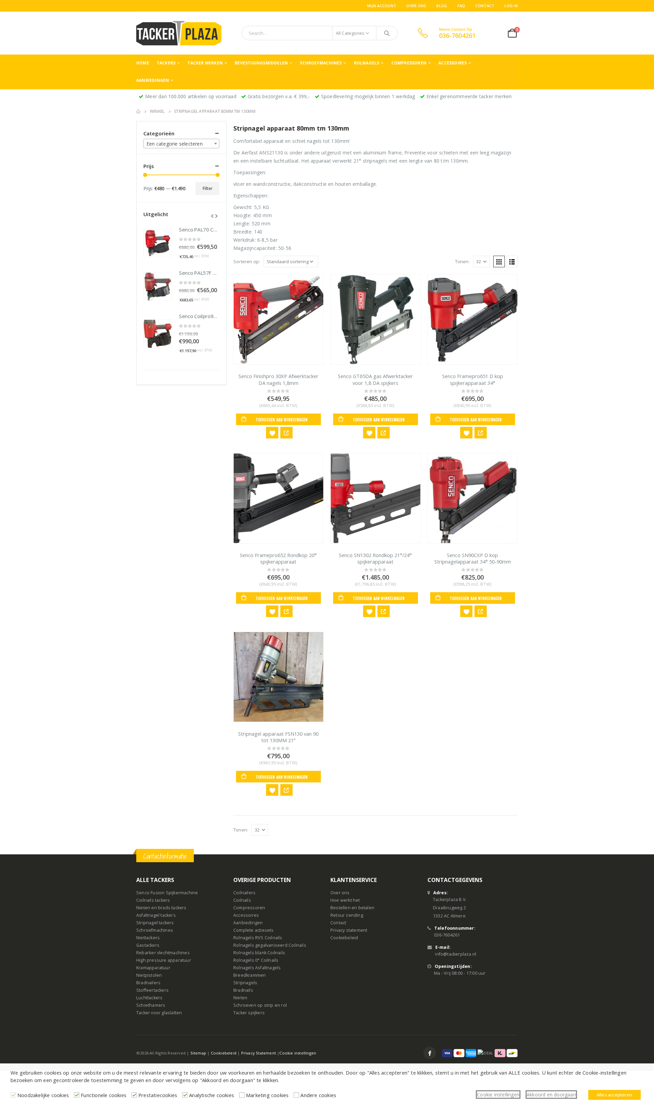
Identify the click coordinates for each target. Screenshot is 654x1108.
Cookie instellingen (297, 1052)
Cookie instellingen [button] (498, 1094)
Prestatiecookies (157, 1095)
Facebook (429, 1053)
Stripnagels (245, 983)
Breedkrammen (249, 975)
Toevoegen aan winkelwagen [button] (281, 419)
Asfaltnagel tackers (156, 915)
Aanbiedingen (152, 80)
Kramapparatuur (153, 968)
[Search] (387, 33)
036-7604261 (447, 935)
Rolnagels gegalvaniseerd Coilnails (269, 945)
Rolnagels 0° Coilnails (255, 960)
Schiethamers (150, 1005)
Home (142, 63)
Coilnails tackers (153, 900)
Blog (441, 5)
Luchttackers (149, 998)
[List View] (512, 261)
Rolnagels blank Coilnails (259, 953)
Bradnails (243, 990)
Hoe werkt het (345, 900)
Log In (511, 5)
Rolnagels (366, 63)
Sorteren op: (246, 261)
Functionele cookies (103, 1095)
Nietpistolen (149, 975)
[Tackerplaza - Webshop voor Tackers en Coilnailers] (178, 33)
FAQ (461, 5)
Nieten (240, 998)
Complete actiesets (253, 930)
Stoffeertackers (152, 990)
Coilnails (242, 900)
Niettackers (148, 938)
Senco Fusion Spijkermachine (167, 893)
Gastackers (147, 945)
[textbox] (181, 144)
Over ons (416, 5)
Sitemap (198, 1052)
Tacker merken (205, 63)
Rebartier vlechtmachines (163, 953)
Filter (208, 188)
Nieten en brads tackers (161, 908)
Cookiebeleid (344, 938)
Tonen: (462, 261)
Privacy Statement (258, 1052)
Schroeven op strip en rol (260, 1005)
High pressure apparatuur (163, 960)
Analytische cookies (211, 1095)
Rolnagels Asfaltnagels (257, 968)
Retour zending (346, 915)
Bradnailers (148, 983)
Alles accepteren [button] (614, 1095)
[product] (278, 319)
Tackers (166, 63)
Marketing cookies (267, 1095)
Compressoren (408, 63)
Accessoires (452, 63)
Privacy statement (348, 930)
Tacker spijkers (249, 1013)
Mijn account (381, 5)
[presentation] (212, 215)
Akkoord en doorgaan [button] (551, 1094)
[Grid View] (499, 261)
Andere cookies (318, 1095)
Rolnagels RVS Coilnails (257, 938)
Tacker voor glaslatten (159, 1013)
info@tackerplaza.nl (455, 954)
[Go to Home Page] (138, 111)
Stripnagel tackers (155, 923)
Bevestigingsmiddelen (261, 63)
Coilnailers (244, 893)
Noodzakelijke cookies (43, 1095)
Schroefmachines (321, 63)
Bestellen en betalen (352, 908)
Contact (484, 5)
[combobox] (181, 143)
